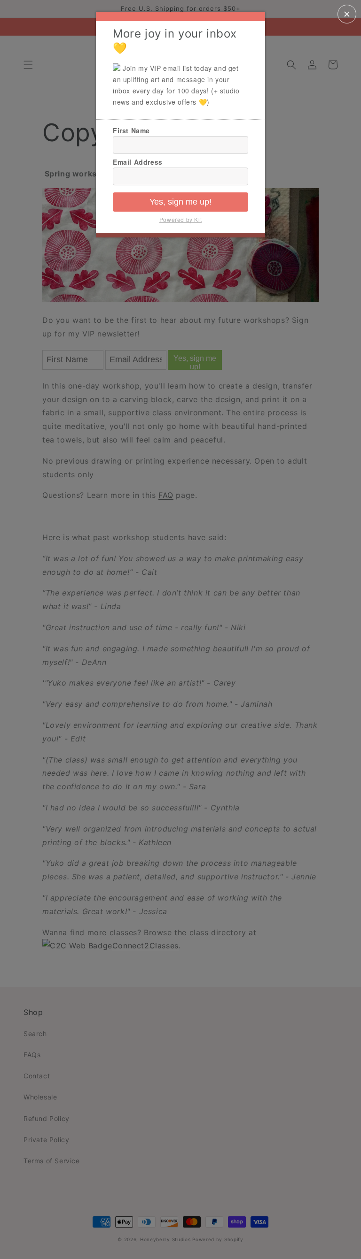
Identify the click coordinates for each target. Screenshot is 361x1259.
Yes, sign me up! (180, 201)
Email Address (138, 162)
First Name (131, 130)
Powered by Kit (180, 219)
